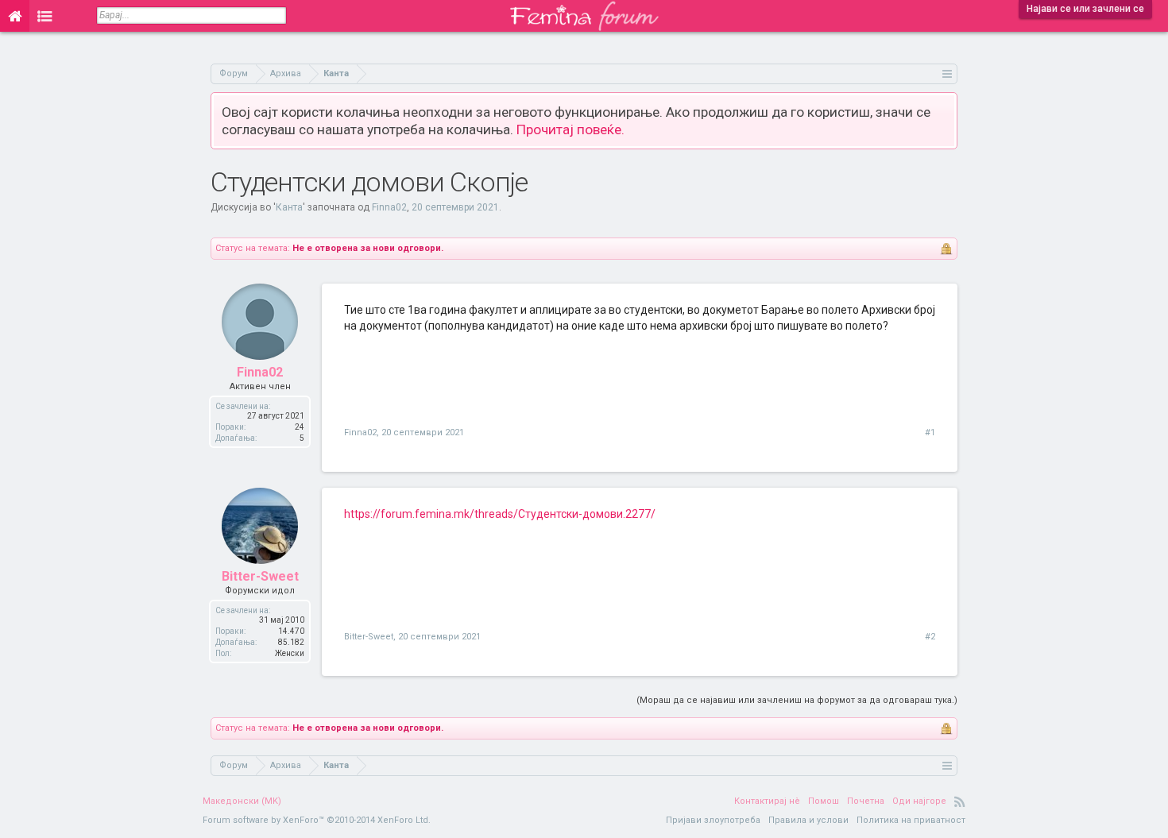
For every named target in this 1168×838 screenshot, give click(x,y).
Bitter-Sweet (260, 576)
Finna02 (389, 207)
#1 (930, 432)
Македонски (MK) (242, 801)
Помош (823, 801)
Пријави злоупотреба (713, 820)
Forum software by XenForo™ (317, 820)
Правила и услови (808, 820)
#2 (930, 636)
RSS (959, 801)
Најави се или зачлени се (1085, 8)
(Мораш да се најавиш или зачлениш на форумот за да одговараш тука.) (796, 700)
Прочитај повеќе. (570, 129)
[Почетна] (14, 16)
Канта (289, 207)
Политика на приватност (911, 820)
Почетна (865, 801)
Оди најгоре (919, 801)
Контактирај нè (767, 801)
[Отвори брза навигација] (947, 73)
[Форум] (44, 16)
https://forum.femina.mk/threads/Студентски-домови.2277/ (500, 514)
